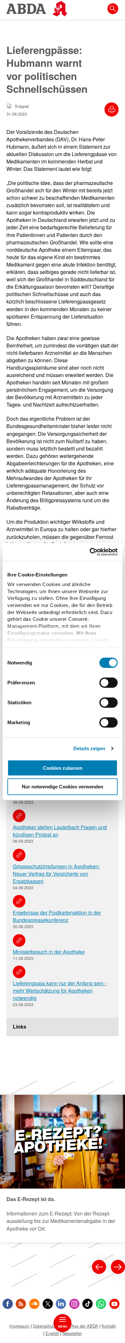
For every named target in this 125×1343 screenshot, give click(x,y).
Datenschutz (44, 1326)
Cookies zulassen (62, 767)
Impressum (19, 1326)
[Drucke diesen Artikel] (111, 109)
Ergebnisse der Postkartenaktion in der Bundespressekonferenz (57, 916)
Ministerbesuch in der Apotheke (49, 951)
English (52, 1333)
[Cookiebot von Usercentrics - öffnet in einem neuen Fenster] (90, 552)
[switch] (108, 682)
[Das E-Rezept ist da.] (62, 1168)
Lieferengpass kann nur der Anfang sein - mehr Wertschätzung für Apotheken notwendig (59, 990)
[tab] (62, 1027)
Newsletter (72, 1333)
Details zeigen (89, 748)
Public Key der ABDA (78, 1326)
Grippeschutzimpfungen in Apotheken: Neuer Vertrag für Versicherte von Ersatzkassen (56, 874)
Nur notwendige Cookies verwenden (62, 786)
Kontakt (109, 1326)
